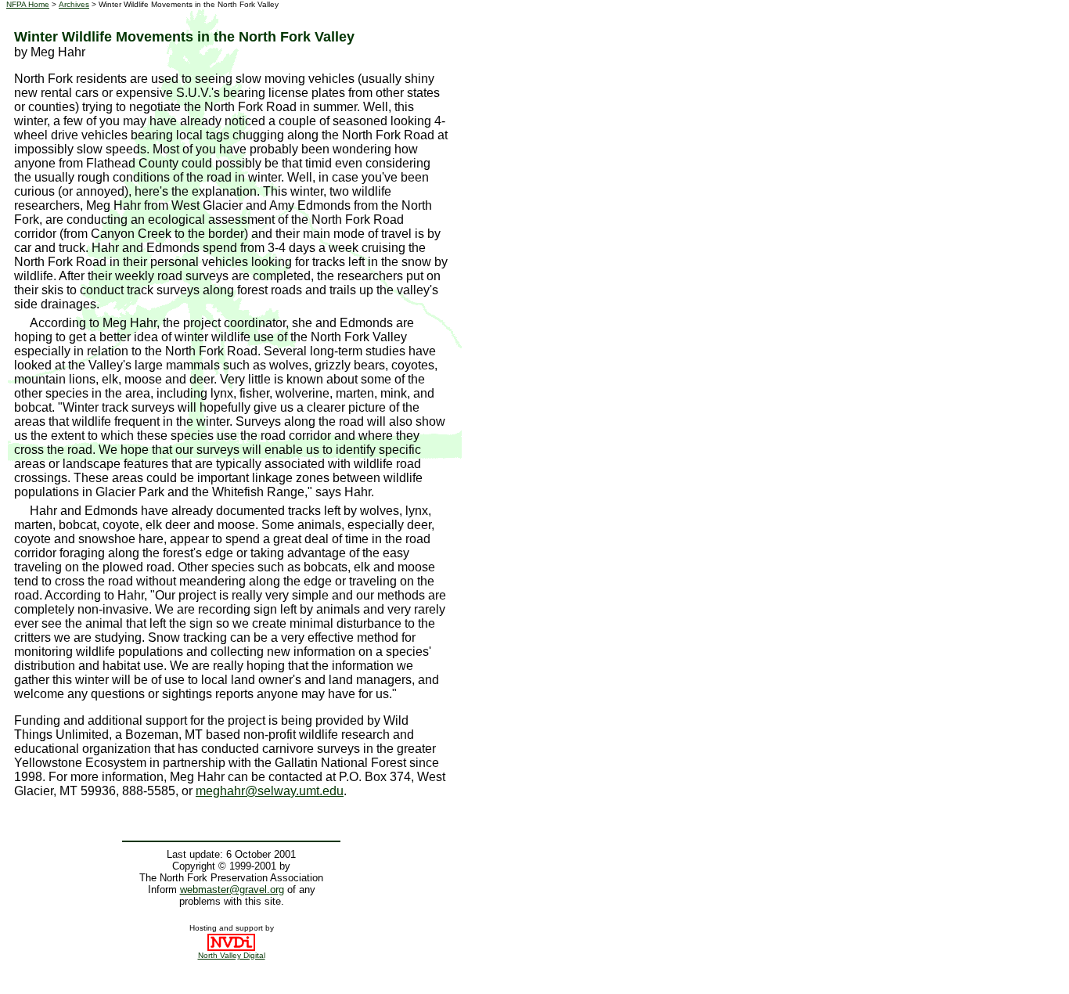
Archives (74, 4)
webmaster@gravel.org (232, 889)
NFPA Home (27, 4)
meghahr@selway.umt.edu (270, 791)
